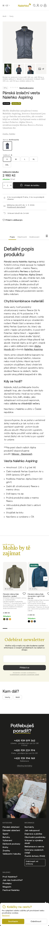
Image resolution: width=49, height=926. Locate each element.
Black (29, 621)
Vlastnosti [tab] (22, 237)
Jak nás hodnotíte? (13, 880)
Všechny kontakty (24, 766)
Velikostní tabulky (12, 854)
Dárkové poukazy (11, 844)
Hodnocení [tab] (34, 237)
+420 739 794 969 (24, 758)
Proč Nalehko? (10, 876)
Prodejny (7, 883)
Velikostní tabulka (11, 172)
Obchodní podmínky (35, 837)
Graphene (7, 619)
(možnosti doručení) (16, 207)
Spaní (5, 834)
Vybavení (7, 840)
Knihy (5, 847)
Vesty (7, 697)
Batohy (6, 837)
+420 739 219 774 (24, 750)
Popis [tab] (12, 237)
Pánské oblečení (11, 827)
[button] (45, 578)
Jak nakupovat (32, 830)
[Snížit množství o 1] (4, 185)
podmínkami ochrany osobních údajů (24, 674)
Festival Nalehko (11, 890)
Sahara (10, 619)
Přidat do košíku (32, 185)
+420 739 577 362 (24, 740)
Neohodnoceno (26, 88)
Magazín (7, 887)
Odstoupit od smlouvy (32, 862)
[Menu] (3, 5)
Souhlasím (13, 921)
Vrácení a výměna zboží (34, 841)
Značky (6, 850)
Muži (18, 697)
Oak (32, 621)
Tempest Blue (34, 621)
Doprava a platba (33, 834)
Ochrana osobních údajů (34, 851)
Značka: (9, 134)
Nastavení (6, 915)
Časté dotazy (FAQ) (35, 856)
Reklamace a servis (34, 846)
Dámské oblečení (11, 830)
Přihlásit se (24, 667)
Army (4, 619)
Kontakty (29, 827)
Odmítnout (36, 921)
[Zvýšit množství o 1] (11, 185)
